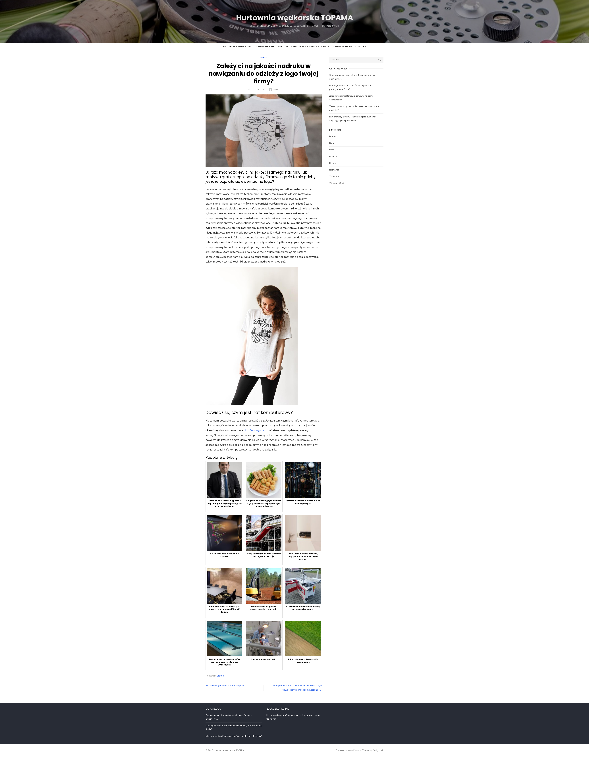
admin (276, 89)
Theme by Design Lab (372, 750)
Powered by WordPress (347, 750)
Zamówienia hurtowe (268, 46)
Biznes (263, 58)
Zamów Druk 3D (342, 46)
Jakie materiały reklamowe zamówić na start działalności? (234, 736)
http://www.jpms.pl (255, 430)
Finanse (333, 156)
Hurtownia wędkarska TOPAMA (294, 18)
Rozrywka (334, 169)
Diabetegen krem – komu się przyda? (228, 685)
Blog (331, 143)
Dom (331, 149)
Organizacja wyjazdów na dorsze (307, 46)
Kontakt (360, 46)
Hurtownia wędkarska (237, 46)
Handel (332, 163)
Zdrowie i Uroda (337, 183)
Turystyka (334, 176)
